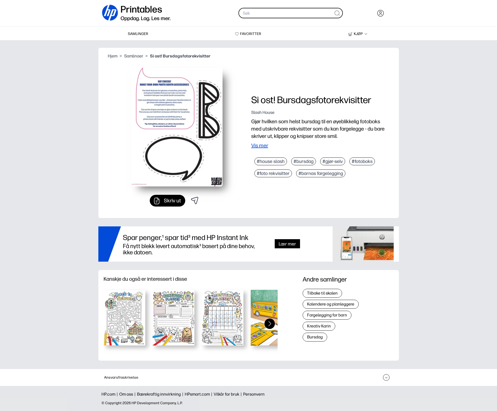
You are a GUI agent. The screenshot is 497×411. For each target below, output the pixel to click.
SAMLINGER (138, 34)
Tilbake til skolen (322, 293)
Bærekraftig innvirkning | (161, 394)
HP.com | (110, 394)
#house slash (271, 161)
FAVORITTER (250, 34)
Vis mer (259, 145)
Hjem (112, 56)
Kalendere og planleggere (330, 304)
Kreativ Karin (319, 326)
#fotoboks (362, 161)
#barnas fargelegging (320, 173)
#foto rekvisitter (273, 173)
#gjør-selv (332, 161)
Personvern (254, 394)
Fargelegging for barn (327, 315)
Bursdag (315, 336)
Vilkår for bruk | (228, 394)
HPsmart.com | (199, 394)
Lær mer (287, 243)
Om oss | (128, 394)
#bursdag (304, 161)
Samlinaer (133, 56)
